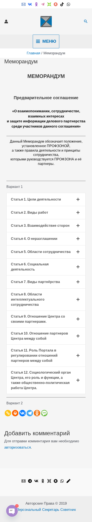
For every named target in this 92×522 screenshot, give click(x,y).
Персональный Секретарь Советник (46, 510)
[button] (86, 21)
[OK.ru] (43, 481)
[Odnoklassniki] (37, 413)
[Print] (15, 413)
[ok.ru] (36, 4)
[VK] (30, 4)
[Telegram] (43, 4)
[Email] (23, 4)
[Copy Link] (8, 413)
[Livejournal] (68, 481)
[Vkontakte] (22, 413)
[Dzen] (49, 4)
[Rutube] (56, 4)
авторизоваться (17, 447)
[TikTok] (62, 4)
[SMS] (44, 413)
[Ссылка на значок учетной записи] (6, 21)
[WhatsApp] (68, 4)
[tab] (46, 199)
